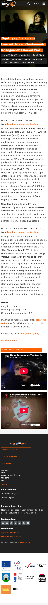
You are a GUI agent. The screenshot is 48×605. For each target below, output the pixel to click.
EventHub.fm (25, 542)
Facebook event (9, 341)
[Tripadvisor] (19, 523)
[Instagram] (11, 523)
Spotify (34, 124)
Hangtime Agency (30, 334)
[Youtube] (3, 523)
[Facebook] (7, 523)
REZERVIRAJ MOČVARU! (10, 475)
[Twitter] (15, 523)
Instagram (24, 124)
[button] (29, 4)
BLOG (3, 473)
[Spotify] (24, 523)
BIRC (3, 481)
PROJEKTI (5, 478)
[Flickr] (28, 523)
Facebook (12, 124)
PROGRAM (5, 470)
